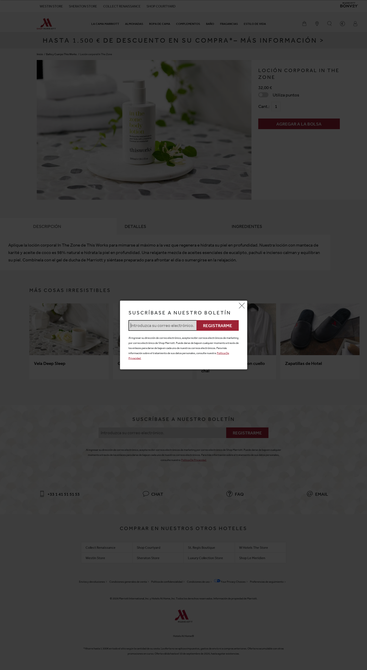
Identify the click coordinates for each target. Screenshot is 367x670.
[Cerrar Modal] (242, 306)
